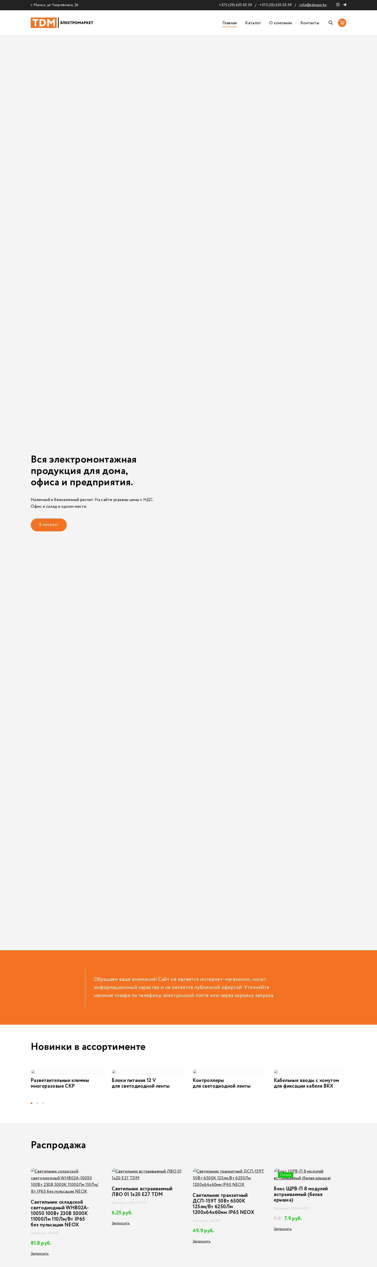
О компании (280, 23)
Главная (230, 23)
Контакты (309, 23)
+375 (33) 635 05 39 (275, 5)
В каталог (48, 525)
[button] (33, 1103)
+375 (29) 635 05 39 (235, 5)
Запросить (42, 1223)
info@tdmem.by (313, 5)
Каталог (253, 23)
